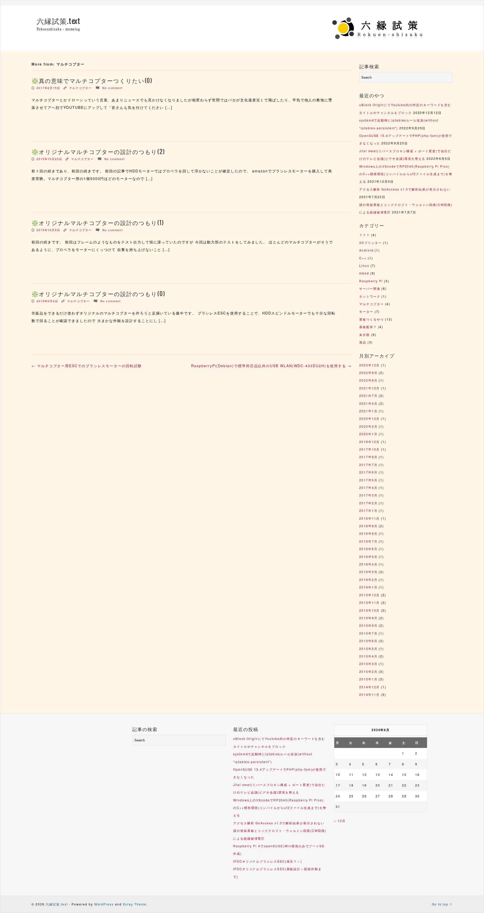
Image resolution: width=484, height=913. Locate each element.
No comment (112, 88)
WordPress (104, 904)
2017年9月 (368, 457)
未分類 (364, 334)
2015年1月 (368, 679)
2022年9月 (368, 372)
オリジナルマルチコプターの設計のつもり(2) (102, 152)
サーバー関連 (369, 288)
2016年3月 (368, 572)
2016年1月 (368, 587)
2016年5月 (368, 556)
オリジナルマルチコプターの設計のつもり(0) (102, 294)
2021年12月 (369, 388)
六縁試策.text (58, 21)
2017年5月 (368, 480)
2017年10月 (369, 449)
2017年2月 (368, 503)
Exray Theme (134, 904)
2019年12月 (369, 441)
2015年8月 (368, 625)
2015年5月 (368, 648)
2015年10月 (369, 610)
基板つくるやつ (371, 319)
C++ (363, 258)
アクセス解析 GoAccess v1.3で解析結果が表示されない (404, 189)
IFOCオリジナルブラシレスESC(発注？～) (267, 861)
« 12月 (340, 820)
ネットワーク (369, 296)
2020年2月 (368, 426)
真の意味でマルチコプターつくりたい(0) (96, 81)
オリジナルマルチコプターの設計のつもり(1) (101, 223)
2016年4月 (368, 564)
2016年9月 (368, 526)
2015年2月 (368, 671)
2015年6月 (368, 641)
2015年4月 (368, 656)
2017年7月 (368, 464)
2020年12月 (369, 418)
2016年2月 (368, 579)
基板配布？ (368, 327)
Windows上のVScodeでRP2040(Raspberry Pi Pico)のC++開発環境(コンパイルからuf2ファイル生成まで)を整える (405, 174)
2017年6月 (368, 472)
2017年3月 (368, 495)
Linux (364, 265)
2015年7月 (368, 633)
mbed (364, 273)
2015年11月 (369, 602)
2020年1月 (368, 434)
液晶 (362, 342)
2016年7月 (368, 541)
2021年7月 (368, 395)
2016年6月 (368, 549)
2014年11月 (369, 694)
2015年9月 (368, 618)
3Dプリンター (370, 242)
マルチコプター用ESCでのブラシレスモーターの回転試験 (87, 365)
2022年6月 (368, 380)
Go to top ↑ (442, 904)
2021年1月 (368, 411)
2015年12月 (369, 595)
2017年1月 (368, 510)
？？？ (364, 235)
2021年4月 (368, 403)
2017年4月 (368, 487)
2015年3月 (368, 664)
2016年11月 (369, 518)
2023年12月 (369, 365)
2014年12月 (369, 687)
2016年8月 (368, 533)
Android (366, 250)
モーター (366, 311)
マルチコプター (80, 88)
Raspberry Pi (371, 281)
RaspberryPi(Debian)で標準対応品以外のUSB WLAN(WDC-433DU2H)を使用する (271, 365)
